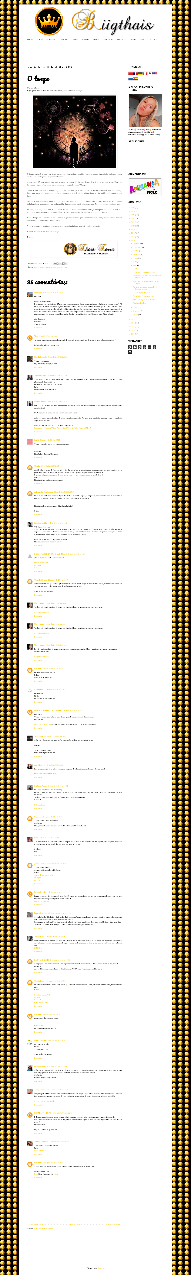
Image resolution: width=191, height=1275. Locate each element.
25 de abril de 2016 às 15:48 (53, 817)
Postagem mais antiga (113, 1224)
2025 (133, 207)
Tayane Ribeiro (40, 375)
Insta (56, 1174)
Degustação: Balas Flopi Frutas (144, 272)
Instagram (38, 428)
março (135, 307)
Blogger (100, 1268)
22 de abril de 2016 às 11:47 (58, 580)
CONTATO (51, 39)
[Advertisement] (84, 53)
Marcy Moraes (39, 603)
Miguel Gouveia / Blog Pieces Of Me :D (76, 428)
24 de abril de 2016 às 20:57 (54, 765)
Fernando (38, 292)
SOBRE (40, 39)
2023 (133, 214)
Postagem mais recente (36, 1224)
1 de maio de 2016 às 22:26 (61, 913)
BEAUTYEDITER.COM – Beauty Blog (49, 554)
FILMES (96, 39)
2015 (133, 319)
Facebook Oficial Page (52, 428)
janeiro (135, 314)
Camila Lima (39, 981)
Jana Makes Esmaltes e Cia (43, 875)
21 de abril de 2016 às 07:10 (51, 466)
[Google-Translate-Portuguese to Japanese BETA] (149, 75)
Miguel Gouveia (40, 401)
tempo (53, 267)
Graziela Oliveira (40, 580)
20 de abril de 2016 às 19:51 (58, 357)
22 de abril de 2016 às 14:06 (56, 645)
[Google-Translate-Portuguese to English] (154, 75)
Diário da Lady (39, 805)
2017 (133, 236)
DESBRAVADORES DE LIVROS (47, 710)
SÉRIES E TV (108, 39)
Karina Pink (39, 689)
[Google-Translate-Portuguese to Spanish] (135, 80)
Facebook (37, 565)
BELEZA (143, 39)
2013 (133, 326)
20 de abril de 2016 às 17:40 (53, 292)
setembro (136, 254)
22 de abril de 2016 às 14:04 (56, 603)
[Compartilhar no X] (60, 263)
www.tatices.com (40, 1150)
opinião (48, 267)
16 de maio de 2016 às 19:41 (59, 1141)
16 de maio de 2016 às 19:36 (62, 1113)
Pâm (36, 837)
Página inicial (75, 1224)
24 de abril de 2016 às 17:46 (57, 736)
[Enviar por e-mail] (54, 263)
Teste (36, 336)
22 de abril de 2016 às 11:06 (76, 554)
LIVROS (85, 39)
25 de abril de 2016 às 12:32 (58, 786)
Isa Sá (36, 440)
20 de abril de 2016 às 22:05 (57, 375)
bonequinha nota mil (42, 913)
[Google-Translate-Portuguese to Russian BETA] (130, 80)
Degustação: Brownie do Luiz (143, 296)
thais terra (63, 267)
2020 (133, 226)
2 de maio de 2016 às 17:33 (60, 960)
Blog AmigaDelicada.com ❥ (44, 1101)
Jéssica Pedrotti (40, 736)
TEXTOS (75, 39)
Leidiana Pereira (40, 786)
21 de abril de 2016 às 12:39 (64, 492)
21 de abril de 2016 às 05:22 (50, 440)
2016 (133, 240)
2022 (133, 218)
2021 (133, 222)
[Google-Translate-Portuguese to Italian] (145, 75)
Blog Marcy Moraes (41, 612)
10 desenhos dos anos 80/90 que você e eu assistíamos (147, 276)
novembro (137, 247)
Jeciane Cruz (39, 936)
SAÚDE (153, 39)
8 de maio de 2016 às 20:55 (57, 1066)
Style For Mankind (41, 562)
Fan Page (37, 880)
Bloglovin (37, 568)
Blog (36, 1174)
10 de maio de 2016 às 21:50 (57, 1089)
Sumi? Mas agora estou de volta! (144, 299)
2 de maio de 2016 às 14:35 (55, 936)
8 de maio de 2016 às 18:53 (57, 1040)
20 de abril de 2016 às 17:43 (49, 336)
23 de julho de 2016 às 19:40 (53, 1162)
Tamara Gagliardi (41, 1141)
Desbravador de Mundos (43, 724)
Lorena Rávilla (40, 892)
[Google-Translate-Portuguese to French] (135, 75)
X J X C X (38, 948)
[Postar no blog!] (57, 263)
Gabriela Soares (40, 1066)
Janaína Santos (40, 863)
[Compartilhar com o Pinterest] (65, 263)
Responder (38, 327)
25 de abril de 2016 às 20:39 (49, 837)
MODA (133, 39)
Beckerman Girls (40, 1040)
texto (57, 267)
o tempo (42, 267)
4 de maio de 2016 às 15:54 (55, 981)
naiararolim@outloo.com (43, 492)
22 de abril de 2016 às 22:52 (55, 689)
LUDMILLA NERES (42, 1113)
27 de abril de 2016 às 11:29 (57, 892)
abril (135, 265)
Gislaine (37, 466)
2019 (133, 229)
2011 (133, 334)
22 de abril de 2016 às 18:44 (53, 668)
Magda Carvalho (40, 357)
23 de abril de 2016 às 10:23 (72, 710)
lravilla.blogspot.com (41, 901)
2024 (133, 211)
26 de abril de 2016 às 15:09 (57, 863)
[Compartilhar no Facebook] (63, 263)
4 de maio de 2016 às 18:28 (52, 1014)
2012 (133, 330)
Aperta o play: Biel (139, 303)
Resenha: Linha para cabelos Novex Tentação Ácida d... (145, 288)
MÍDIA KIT (63, 39)
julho (135, 261)
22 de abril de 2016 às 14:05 (56, 624)
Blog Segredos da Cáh (42, 995)
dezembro (136, 243)
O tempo (136, 268)
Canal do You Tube (41, 1002)
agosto (135, 258)
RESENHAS (122, 39)
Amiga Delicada (40, 1089)
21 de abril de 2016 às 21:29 (58, 523)
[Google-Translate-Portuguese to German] (140, 75)
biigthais (36, 267)
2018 (133, 233)
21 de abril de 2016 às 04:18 (57, 401)
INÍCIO (30, 39)
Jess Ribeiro (39, 765)
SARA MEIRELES (41, 960)
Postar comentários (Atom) (43, 1228)
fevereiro (136, 311)
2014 (133, 323)
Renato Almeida (40, 523)
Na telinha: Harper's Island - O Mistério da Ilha (147, 282)
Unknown (38, 668)
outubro (136, 250)
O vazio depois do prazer (141, 292)
